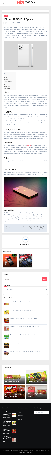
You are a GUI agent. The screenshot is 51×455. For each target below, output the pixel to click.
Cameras (6, 83)
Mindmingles (38, 450)
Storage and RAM (8, 81)
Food (20, 423)
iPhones (29, 145)
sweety (24, 262)
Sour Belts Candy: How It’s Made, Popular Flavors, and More (35, 395)
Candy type (8, 377)
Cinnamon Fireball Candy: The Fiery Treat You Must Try (14, 395)
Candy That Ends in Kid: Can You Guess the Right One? (36, 380)
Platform (6, 79)
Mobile (5, 15)
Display (6, 77)
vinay (8, 262)
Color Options (7, 86)
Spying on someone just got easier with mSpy (25, 261)
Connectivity (7, 88)
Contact (21, 415)
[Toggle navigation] (3, 3)
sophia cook (10, 22)
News (20, 419)
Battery (6, 84)
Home (20, 412)
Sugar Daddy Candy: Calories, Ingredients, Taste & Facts (13, 380)
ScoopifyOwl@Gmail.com (25, 452)
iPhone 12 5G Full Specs (18, 19)
